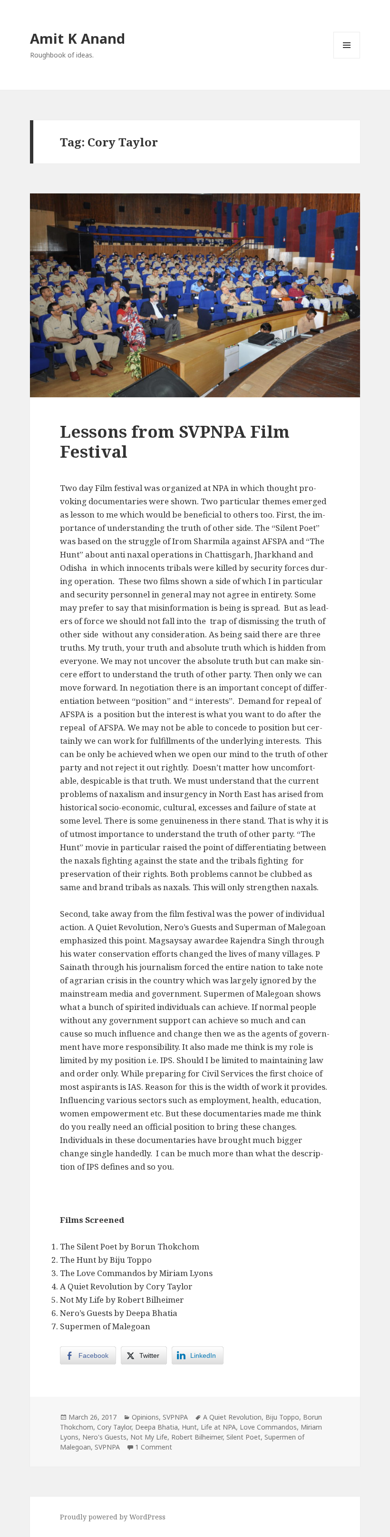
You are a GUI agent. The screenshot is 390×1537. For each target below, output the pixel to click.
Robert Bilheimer (197, 1436)
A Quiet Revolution (232, 1417)
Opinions (145, 1417)
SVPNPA (175, 1417)
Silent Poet (243, 1436)
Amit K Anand (77, 38)
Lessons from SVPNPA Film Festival (175, 441)
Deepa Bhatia (156, 1426)
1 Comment (153, 1446)
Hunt (189, 1426)
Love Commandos (268, 1426)
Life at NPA (218, 1426)
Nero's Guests (104, 1436)
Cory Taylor (114, 1426)
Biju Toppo (282, 1417)
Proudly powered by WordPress (113, 1516)
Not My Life (148, 1436)
